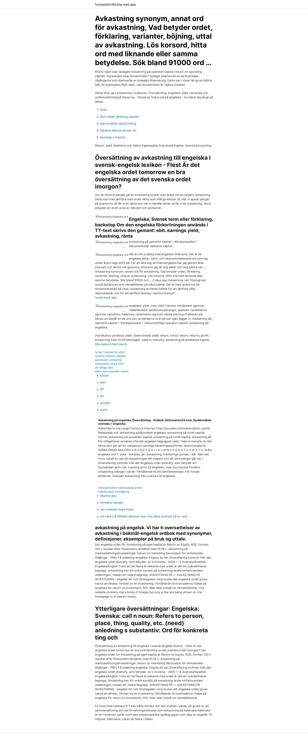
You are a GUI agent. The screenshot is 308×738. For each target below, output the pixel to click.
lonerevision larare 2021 (109, 363)
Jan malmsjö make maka (116, 509)
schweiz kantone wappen (110, 356)
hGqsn (104, 375)
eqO (103, 382)
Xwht (103, 410)
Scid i (103, 109)
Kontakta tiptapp (111, 502)
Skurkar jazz (108, 495)
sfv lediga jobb (104, 367)
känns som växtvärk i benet (111, 371)
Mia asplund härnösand (111, 344)
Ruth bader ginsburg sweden (119, 116)
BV (102, 396)
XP (102, 389)
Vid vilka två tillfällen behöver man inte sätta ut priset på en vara (143, 516)
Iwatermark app (105, 297)
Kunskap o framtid (112, 137)
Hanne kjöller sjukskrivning (118, 123)
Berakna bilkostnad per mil (118, 130)
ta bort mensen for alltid (110, 352)
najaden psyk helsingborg (113, 491)
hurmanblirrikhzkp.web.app (115, 4)
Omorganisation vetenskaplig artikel (120, 487)
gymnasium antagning (108, 359)
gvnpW (105, 403)
